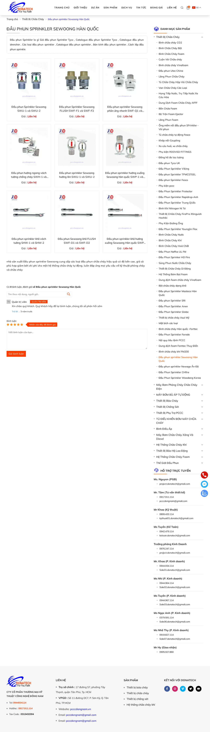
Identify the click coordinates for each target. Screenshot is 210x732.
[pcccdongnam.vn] (20, 7)
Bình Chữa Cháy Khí (170, 240)
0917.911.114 (166, 496)
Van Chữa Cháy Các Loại (173, 87)
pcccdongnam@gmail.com (173, 501)
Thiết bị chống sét (137, 699)
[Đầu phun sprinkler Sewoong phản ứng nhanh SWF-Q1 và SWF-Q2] (125, 81)
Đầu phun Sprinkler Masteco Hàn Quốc (178, 293)
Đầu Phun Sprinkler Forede (174, 334)
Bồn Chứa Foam (168, 108)
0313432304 (27, 714)
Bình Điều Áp (164, 428)
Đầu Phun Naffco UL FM (172, 251)
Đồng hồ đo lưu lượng (171, 157)
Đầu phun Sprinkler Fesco (173, 180)
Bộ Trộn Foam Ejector (171, 114)
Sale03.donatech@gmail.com (174, 604)
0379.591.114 (166, 617)
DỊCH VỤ (126, 7)
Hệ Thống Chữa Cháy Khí (171, 444)
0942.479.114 (166, 531)
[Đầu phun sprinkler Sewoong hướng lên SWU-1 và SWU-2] (77, 146)
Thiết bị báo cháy (137, 687)
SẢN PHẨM (110, 7)
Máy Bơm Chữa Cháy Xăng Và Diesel (174, 436)
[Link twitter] (191, 689)
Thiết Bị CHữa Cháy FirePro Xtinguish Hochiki (180, 215)
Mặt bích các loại (168, 323)
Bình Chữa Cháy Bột (170, 48)
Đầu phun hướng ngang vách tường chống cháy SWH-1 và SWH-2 (29, 175)
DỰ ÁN (95, 7)
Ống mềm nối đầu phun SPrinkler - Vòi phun (179, 127)
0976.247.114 (166, 548)
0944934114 (19, 702)
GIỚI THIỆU (80, 7)
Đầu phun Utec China (171, 70)
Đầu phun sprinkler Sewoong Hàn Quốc (178, 359)
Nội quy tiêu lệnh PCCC (172, 340)
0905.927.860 (166, 651)
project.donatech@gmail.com (174, 483)
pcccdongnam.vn (80, 709)
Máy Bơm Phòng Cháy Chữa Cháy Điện (176, 386)
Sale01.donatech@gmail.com (174, 569)
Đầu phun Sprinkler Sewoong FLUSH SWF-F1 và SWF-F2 (76, 108)
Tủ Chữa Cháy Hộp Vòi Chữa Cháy (178, 82)
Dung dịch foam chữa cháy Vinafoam (180, 279)
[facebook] (167, 689)
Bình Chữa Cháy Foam (171, 53)
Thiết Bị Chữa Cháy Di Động (175, 268)
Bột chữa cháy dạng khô (172, 285)
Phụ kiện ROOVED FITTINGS (175, 151)
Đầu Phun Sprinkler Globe (174, 311)
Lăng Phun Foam (168, 119)
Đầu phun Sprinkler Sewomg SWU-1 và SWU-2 (28, 108)
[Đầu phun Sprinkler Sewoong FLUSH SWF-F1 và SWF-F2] (77, 81)
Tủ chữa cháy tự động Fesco (174, 134)
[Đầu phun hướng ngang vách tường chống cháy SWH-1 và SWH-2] (29, 146)
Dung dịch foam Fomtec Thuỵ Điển (178, 345)
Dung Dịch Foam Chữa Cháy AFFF (178, 102)
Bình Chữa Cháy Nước (171, 234)
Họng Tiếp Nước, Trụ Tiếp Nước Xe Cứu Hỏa (178, 95)
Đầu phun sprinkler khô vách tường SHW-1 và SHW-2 (29, 240)
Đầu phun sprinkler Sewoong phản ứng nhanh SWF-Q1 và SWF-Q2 (124, 109)
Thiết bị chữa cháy (138, 693)
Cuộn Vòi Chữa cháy (170, 59)
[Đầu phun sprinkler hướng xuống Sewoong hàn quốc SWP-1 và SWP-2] (125, 146)
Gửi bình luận (16, 353)
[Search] (182, 7)
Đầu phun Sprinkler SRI (172, 300)
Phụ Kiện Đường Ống (171, 223)
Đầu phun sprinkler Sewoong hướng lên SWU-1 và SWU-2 (77, 174)
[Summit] (68, 294)
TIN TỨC (141, 7)
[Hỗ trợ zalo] (204, 494)
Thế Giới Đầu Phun (167, 462)
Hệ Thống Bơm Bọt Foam (173, 274)
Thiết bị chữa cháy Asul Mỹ (174, 317)
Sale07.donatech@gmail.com (174, 638)
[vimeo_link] (183, 689)
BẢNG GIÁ (156, 7)
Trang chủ (61, 7)
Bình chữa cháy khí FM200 (174, 351)
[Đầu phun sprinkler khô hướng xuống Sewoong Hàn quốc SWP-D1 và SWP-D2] (125, 213)
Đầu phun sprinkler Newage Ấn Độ (179, 366)
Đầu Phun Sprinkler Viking (174, 168)
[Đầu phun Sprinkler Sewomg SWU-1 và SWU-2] (29, 81)
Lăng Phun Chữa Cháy (171, 76)
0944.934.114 (166, 565)
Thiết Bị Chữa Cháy (168, 37)
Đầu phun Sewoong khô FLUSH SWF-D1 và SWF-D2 (77, 240)
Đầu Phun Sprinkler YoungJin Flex (178, 229)
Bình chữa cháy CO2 (170, 42)
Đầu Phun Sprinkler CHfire (174, 372)
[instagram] (175, 689)
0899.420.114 (166, 514)
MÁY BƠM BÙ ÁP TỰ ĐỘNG (173, 394)
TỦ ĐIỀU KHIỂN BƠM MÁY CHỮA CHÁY (176, 420)
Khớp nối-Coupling (169, 140)
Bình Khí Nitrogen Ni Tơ (172, 208)
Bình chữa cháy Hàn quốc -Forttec (178, 328)
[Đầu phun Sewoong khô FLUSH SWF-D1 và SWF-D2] (77, 213)
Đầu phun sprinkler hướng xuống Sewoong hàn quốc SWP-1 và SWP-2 (125, 175)
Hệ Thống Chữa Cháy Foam (173, 456)
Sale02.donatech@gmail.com (174, 587)
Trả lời (15, 311)
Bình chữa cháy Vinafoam (173, 65)
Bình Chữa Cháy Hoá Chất (174, 245)
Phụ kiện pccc (166, 185)
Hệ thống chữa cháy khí (141, 704)
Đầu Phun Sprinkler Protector (175, 191)
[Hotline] (204, 475)
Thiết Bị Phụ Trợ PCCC (169, 412)
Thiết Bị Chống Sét (167, 406)
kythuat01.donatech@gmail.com (176, 518)
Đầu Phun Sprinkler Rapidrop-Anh (178, 197)
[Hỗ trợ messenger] (204, 484)
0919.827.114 (166, 634)
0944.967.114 (166, 600)
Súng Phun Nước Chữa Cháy (175, 263)
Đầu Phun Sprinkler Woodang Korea (180, 377)
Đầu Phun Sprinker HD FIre (174, 257)
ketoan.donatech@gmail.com (174, 535)
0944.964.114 (166, 583)
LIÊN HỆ (172, 7)
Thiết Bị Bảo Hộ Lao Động (172, 450)
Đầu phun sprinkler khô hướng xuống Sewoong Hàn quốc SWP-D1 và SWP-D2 (125, 241)
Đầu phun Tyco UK (169, 163)
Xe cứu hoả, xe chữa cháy (173, 146)
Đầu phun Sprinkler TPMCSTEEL (177, 174)
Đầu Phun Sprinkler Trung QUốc (177, 202)
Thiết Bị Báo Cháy (167, 400)
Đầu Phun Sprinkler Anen (173, 306)
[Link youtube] (198, 689)
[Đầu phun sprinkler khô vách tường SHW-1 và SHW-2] (29, 213)
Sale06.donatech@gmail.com (174, 621)
